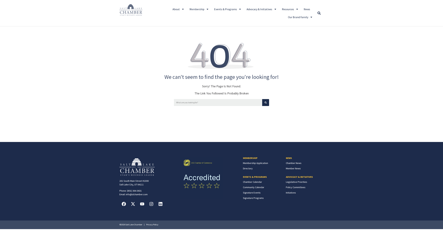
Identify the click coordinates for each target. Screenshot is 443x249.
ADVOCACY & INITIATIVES (299, 176)
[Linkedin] (160, 204)
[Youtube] (142, 204)
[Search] (265, 102)
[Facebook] (123, 204)
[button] (319, 13)
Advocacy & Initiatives (259, 9)
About (176, 9)
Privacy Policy (152, 224)
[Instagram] (151, 204)
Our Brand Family (298, 17)
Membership (196, 9)
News (307, 9)
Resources (288, 9)
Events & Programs (225, 9)
